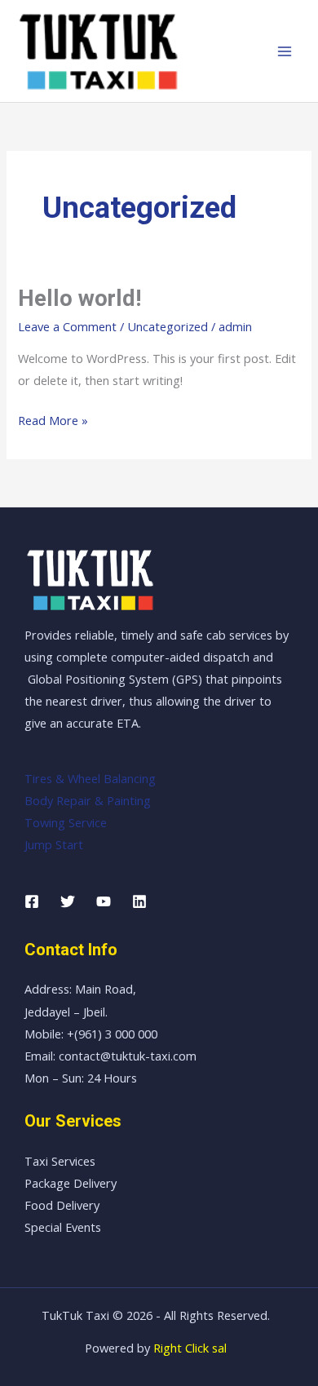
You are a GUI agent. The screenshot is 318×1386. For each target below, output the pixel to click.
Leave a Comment (67, 326)
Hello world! (79, 299)
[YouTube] (103, 901)
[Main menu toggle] (284, 51)
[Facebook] (31, 901)
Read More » (53, 419)
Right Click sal (190, 1348)
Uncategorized (167, 326)
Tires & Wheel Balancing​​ (90, 778)
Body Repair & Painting (87, 800)
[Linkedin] (139, 901)
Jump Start (53, 844)
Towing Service (65, 822)
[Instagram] (67, 901)
